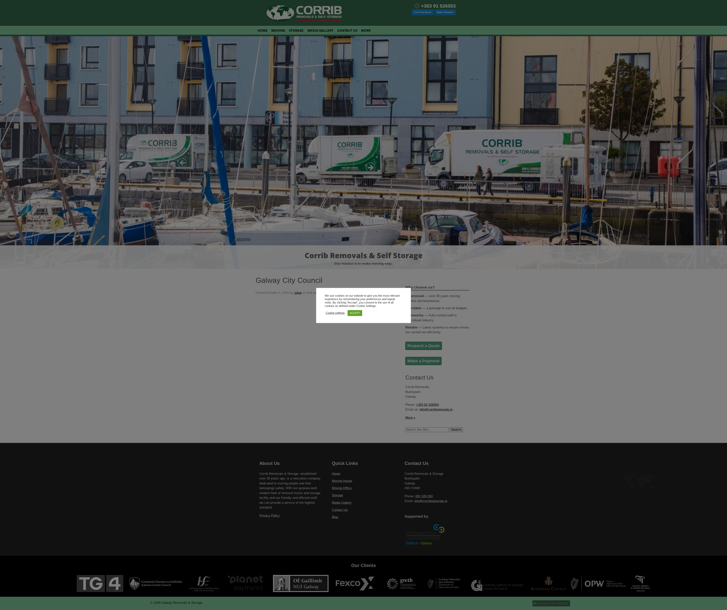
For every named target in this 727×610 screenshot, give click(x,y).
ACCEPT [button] (355, 313)
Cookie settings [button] (335, 312)
